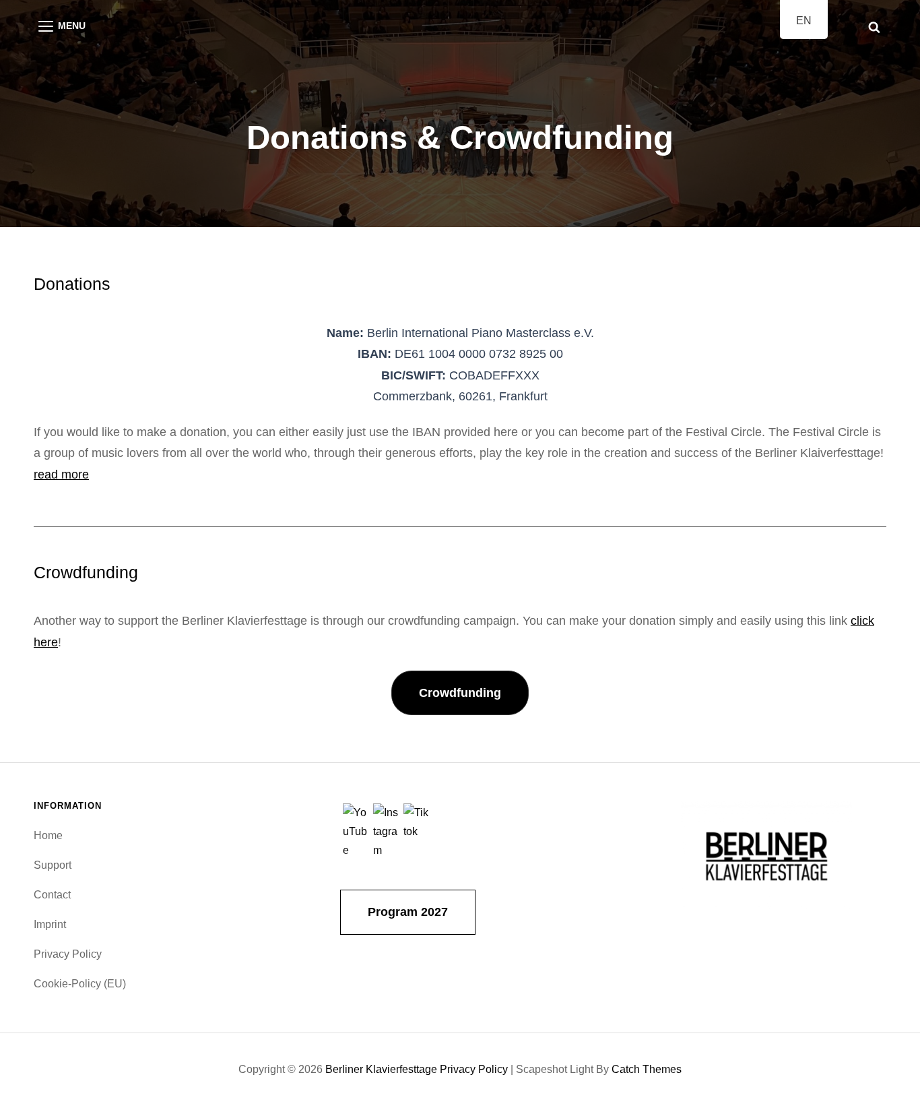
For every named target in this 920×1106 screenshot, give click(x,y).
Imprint (50, 924)
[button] (460, 693)
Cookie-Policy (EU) (80, 983)
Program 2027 (408, 912)
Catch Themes (647, 1069)
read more (61, 474)
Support (52, 865)
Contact (52, 894)
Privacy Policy (68, 954)
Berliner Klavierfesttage (381, 1069)
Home (48, 835)
